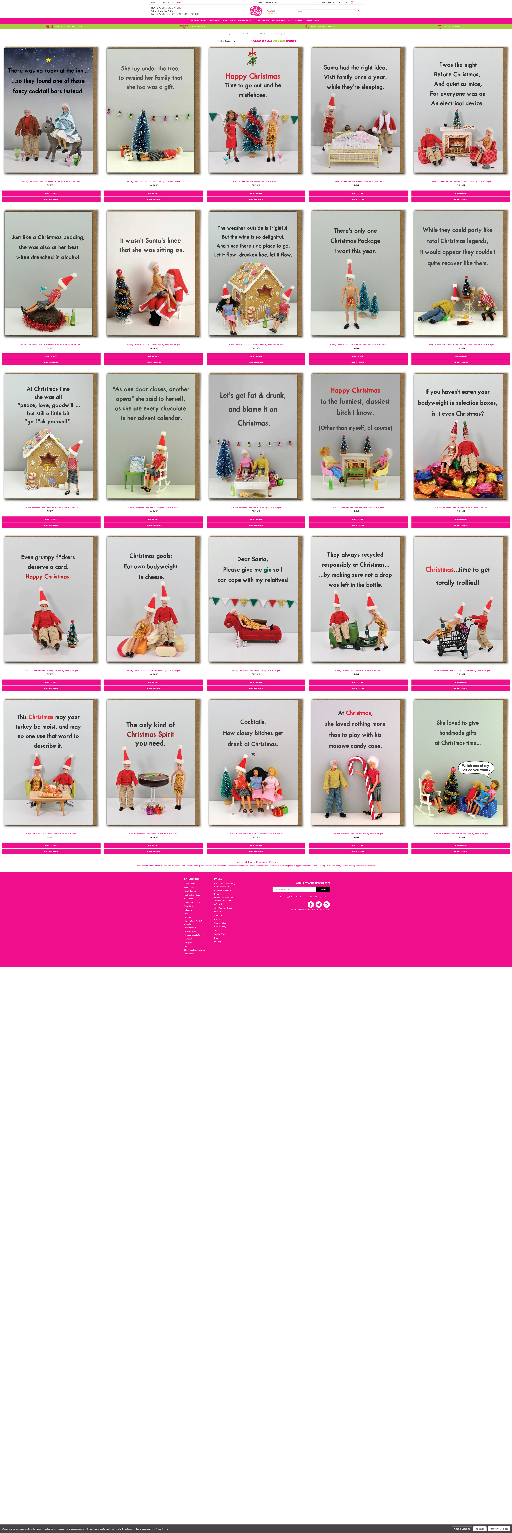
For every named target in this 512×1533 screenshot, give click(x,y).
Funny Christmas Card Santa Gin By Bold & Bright (256, 670)
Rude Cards (189, 887)
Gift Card (218, 904)
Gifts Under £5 (190, 927)
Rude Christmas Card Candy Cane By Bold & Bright (358, 833)
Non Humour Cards (192, 902)
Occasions (214, 20)
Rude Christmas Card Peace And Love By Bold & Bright (51, 507)
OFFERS (309, 20)
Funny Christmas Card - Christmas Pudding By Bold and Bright (51, 344)
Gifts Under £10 (190, 931)
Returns (217, 894)
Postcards (188, 938)
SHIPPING (299, 20)
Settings (466, 1528)
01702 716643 (175, 2)
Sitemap (217, 941)
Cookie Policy (220, 923)
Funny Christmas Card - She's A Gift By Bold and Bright (153, 181)
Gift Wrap (188, 917)
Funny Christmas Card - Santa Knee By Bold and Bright (153, 344)
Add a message (51, 199)
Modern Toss (278, 20)
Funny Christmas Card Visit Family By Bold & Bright (358, 181)
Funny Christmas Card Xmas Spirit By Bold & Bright (153, 833)
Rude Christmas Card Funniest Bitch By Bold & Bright (358, 507)
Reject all (479, 1528)
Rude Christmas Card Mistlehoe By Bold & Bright (256, 181)
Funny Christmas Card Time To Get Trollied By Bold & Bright (461, 670)
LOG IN (322, 2)
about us (218, 915)
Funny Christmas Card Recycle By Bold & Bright (358, 670)
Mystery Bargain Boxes (193, 935)
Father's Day (189, 953)
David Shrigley (262, 20)
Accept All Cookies (499, 1528)
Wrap (224, 20)
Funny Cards (189, 883)
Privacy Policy (220, 926)
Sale (290, 20)
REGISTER (332, 2)
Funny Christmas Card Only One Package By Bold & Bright (358, 344)
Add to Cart (51, 193)
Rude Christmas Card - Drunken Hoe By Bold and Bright (256, 344)
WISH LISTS (343, 2)
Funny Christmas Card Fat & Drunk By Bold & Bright (256, 507)
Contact (217, 919)
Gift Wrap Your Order (223, 908)
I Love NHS (219, 911)
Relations (188, 910)
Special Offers (220, 934)
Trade (216, 930)
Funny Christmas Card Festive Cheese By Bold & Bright (153, 670)
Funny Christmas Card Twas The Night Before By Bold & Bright (461, 181)
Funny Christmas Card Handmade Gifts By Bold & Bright (461, 833)
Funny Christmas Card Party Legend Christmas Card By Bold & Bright (460, 344)
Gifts (232, 20)
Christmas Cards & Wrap (194, 950)
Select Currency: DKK (267, 2)
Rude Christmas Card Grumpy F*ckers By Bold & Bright (51, 670)
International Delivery (223, 890)
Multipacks (188, 942)
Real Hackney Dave (192, 895)
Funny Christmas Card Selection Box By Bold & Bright (461, 507)
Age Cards (188, 898)
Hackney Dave (245, 20)
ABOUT (318, 20)
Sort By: (221, 41)
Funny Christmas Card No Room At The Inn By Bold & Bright (51, 181)
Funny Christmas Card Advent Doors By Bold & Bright (154, 507)
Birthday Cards (198, 20)
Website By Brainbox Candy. (320, 909)
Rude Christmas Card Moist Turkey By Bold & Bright (51, 833)
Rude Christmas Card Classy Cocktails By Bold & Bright (256, 833)
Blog (216, 938)
